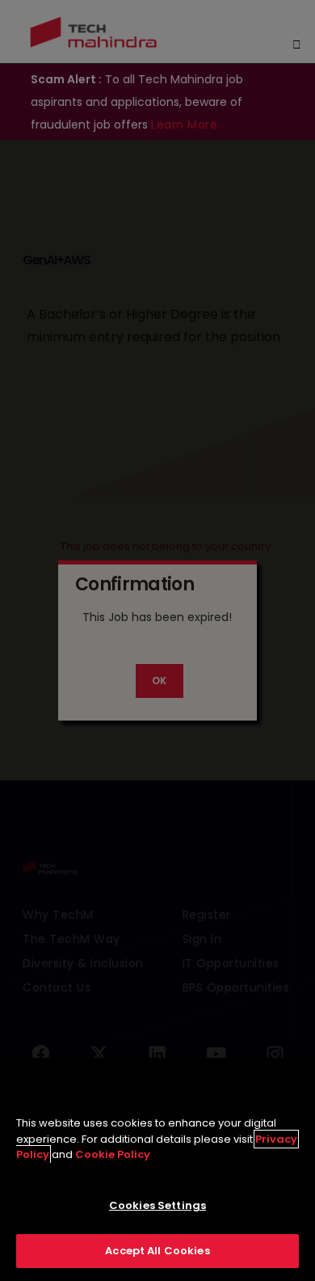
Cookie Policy (112, 1154)
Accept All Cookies (157, 1250)
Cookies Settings (157, 1205)
